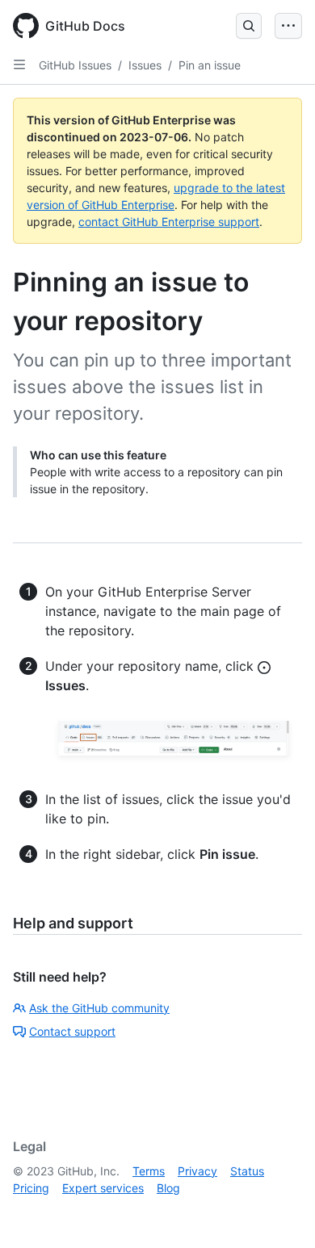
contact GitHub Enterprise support (168, 221)
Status (247, 1171)
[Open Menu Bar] (288, 26)
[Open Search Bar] (249, 26)
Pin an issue (209, 65)
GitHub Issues (75, 65)
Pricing (31, 1188)
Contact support (72, 1031)
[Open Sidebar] (19, 64)
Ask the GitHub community (99, 1008)
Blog (168, 1188)
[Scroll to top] (279, 1212)
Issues (145, 65)
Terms (148, 1171)
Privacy (197, 1171)
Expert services (103, 1188)
